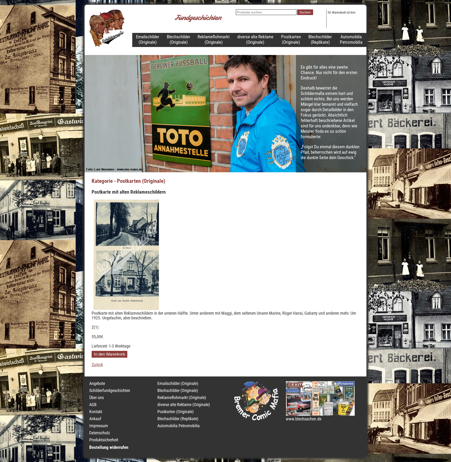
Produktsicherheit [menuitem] (103, 440)
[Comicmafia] (256, 419)
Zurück (97, 364)
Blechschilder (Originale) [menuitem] (178, 39)
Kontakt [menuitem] (95, 411)
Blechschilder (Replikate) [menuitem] (320, 39)
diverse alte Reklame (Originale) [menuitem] (255, 39)
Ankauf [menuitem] (95, 418)
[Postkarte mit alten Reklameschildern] (126, 308)
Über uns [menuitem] (96, 397)
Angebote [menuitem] (97, 383)
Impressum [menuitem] (98, 425)
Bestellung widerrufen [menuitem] (108, 447)
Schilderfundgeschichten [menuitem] (109, 390)
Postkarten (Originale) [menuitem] (291, 39)
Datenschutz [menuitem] (99, 433)
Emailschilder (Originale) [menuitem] (147, 39)
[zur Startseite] (106, 45)
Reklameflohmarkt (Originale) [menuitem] (214, 39)
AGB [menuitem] (93, 404)
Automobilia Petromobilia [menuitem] (351, 39)
